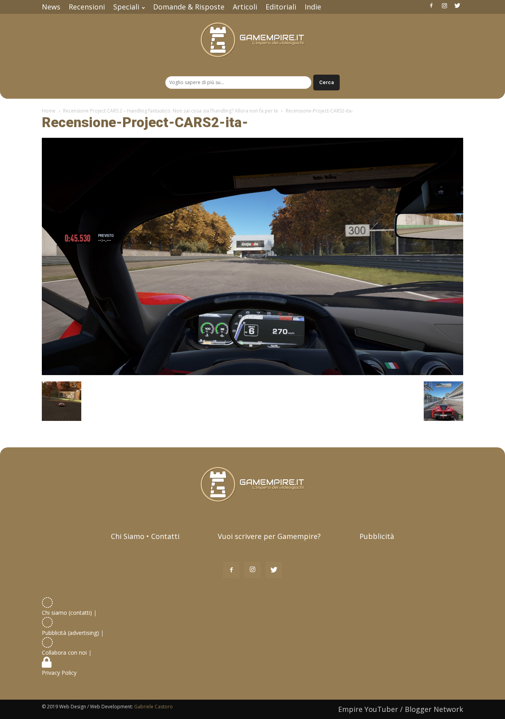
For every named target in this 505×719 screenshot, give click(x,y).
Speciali (126, 6)
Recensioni (87, 6)
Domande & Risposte (188, 6)
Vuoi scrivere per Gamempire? (269, 536)
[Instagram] (444, 5)
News (51, 6)
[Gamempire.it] (252, 40)
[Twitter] (457, 5)
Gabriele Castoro (153, 706)
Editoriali (281, 6)
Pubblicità (376, 536)
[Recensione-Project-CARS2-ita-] (252, 373)
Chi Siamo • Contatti (145, 536)
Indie (313, 6)
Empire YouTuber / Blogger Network (400, 709)
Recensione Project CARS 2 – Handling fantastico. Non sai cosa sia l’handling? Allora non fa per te (170, 110)
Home (49, 110)
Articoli (245, 6)
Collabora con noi (65, 652)
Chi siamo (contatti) (67, 612)
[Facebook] (431, 5)
